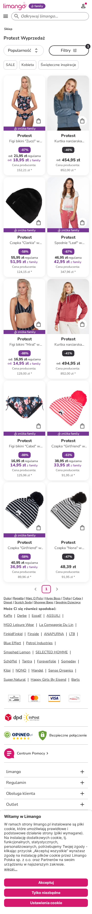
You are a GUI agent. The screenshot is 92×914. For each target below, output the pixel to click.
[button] (24, 50)
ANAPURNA (54, 633)
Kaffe (8, 615)
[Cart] (38, 120)
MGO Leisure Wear (19, 624)
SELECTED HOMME (52, 652)
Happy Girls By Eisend (48, 679)
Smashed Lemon (17, 652)
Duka (7, 598)
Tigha (67, 598)
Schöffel (10, 661)
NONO (21, 670)
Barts (75, 679)
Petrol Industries (39, 643)
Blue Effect (12, 643)
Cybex (77, 598)
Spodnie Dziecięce (67, 602)
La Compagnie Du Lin (56, 624)
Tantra (27, 661)
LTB (72, 633)
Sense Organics (60, 670)
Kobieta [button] (27, 64)
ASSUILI (53, 615)
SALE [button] (10, 64)
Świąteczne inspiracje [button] (58, 64)
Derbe (22, 615)
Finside (33, 633)
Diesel (8, 602)
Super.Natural (15, 679)
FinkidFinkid (13, 633)
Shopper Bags (43, 602)
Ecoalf (36, 615)
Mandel (37, 670)
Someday (68, 661)
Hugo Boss (53, 598)
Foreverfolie (46, 661)
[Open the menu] (5, 16)
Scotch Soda (23, 602)
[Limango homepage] (15, 6)
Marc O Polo (34, 598)
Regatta (18, 598)
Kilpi (7, 670)
